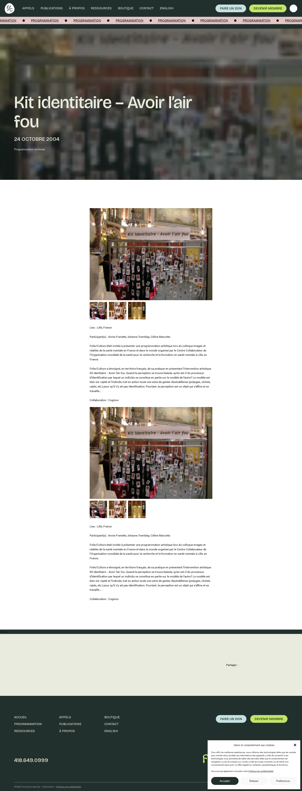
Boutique (125, 8)
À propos (77, 8)
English (166, 8)
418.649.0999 (31, 760)
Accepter (225, 780)
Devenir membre (268, 8)
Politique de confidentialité (68, 786)
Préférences (283, 780)
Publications (52, 8)
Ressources (101, 8)
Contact (146, 8)
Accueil (20, 717)
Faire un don (231, 8)
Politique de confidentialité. (261, 771)
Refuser (253, 780)
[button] (295, 745)
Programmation (28, 724)
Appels (28, 8)
